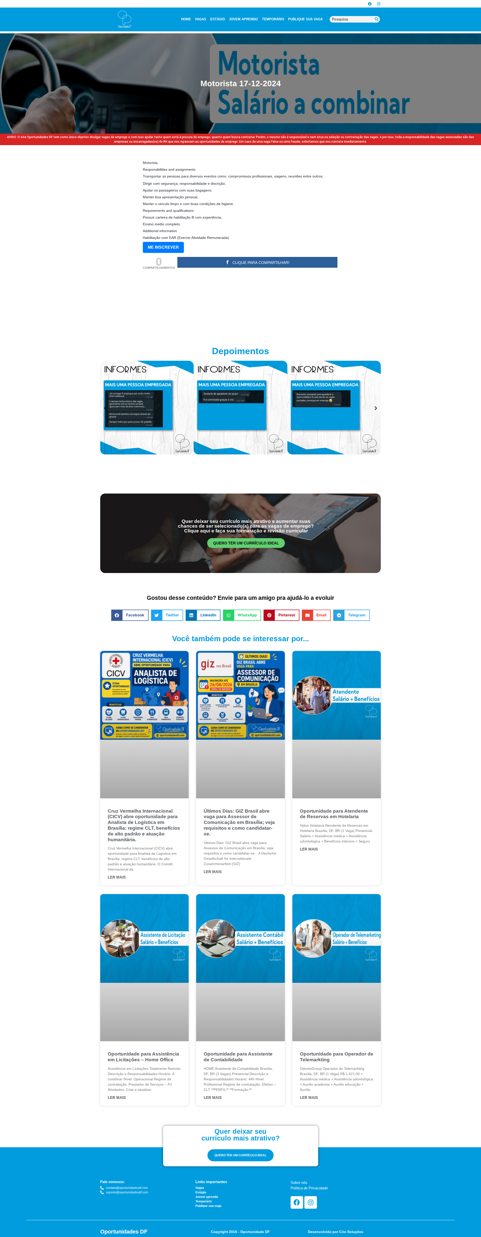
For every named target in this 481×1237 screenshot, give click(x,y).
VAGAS (200, 19)
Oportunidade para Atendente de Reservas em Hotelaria (334, 813)
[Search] (376, 19)
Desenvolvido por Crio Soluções (335, 1232)
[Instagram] (378, 4)
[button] (105, 408)
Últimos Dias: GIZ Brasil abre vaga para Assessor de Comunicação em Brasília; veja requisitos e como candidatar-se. (239, 822)
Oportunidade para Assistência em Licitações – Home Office (143, 1056)
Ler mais (117, 877)
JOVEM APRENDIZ (243, 19)
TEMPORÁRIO (273, 19)
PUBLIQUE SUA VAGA (305, 19)
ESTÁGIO (217, 19)
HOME (186, 19)
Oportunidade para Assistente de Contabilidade (238, 1056)
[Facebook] (370, 4)
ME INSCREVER (163, 247)
